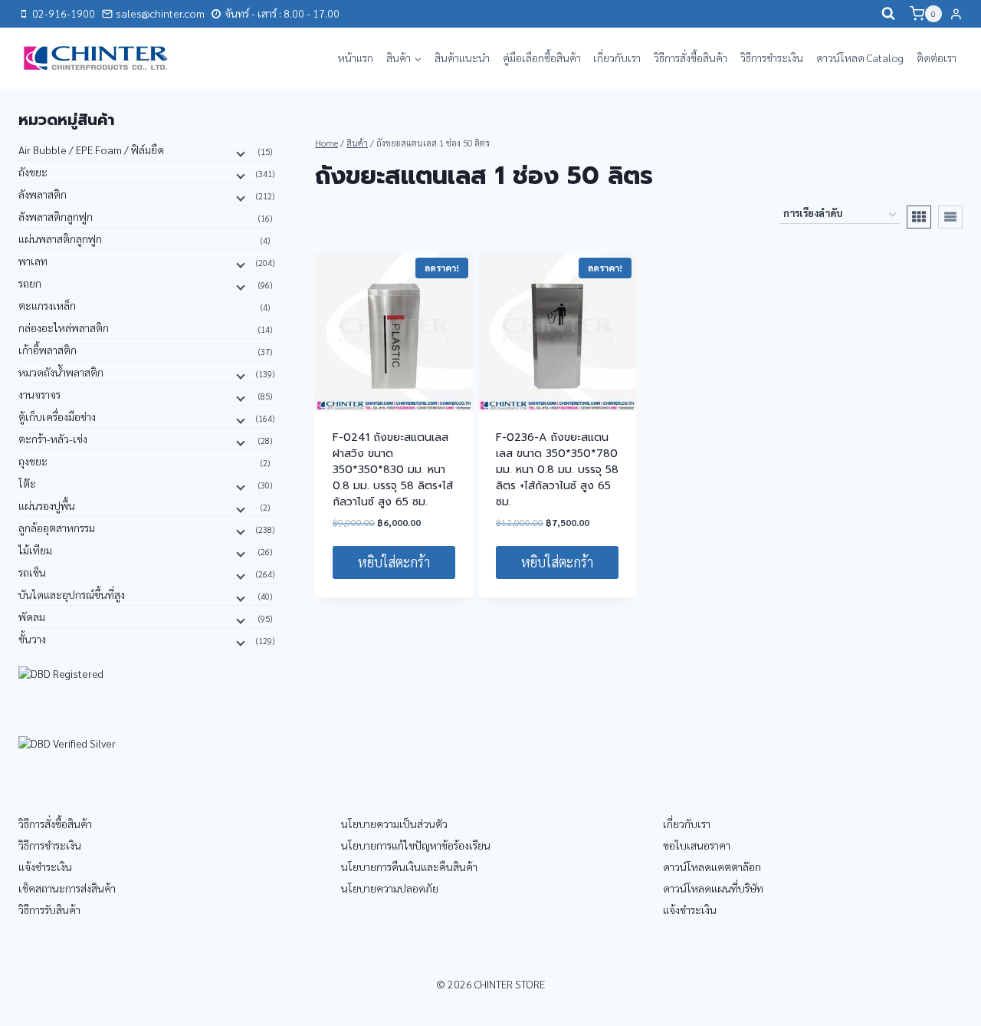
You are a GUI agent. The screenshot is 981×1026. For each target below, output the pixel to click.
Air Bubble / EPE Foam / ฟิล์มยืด (91, 149)
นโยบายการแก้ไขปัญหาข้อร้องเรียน (415, 845)
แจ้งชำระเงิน (45, 866)
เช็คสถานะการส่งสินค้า (67, 888)
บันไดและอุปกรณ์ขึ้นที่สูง (71, 594)
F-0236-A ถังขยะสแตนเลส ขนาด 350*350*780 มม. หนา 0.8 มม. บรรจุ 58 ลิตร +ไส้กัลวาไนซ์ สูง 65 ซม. (557, 469)
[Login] (956, 14)
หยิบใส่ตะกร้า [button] (394, 562)
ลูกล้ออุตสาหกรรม (56, 527)
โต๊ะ (27, 483)
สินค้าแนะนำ (462, 57)
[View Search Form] (888, 14)
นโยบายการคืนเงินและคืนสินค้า (409, 866)
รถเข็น (32, 572)
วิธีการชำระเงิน (771, 57)
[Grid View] (919, 217)
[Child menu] (239, 152)
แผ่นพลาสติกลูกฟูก (60, 238)
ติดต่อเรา (936, 57)
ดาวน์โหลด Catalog (860, 57)
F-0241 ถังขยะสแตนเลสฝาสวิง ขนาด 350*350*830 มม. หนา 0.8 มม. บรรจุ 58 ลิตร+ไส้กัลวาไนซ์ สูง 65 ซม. (393, 469)
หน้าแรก (355, 57)
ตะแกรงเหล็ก (47, 305)
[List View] (950, 217)
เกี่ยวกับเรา (617, 57)
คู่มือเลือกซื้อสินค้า (542, 57)
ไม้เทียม (35, 550)
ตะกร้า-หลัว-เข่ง (52, 439)
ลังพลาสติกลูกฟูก (55, 216)
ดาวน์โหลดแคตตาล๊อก (712, 866)
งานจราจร (39, 394)
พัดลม (31, 616)
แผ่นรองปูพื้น (46, 505)
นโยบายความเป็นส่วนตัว (394, 823)
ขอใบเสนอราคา (696, 845)
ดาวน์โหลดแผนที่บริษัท (713, 888)
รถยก (29, 283)
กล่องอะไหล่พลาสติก (63, 327)
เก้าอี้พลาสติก (47, 350)
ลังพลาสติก (42, 194)
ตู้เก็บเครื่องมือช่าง (57, 416)
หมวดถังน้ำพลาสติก (60, 372)
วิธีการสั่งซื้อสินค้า (690, 57)
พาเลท (33, 261)
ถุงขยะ (33, 461)
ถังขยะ (33, 172)
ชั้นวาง (32, 639)
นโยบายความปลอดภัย (389, 888)
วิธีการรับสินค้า (49, 909)
